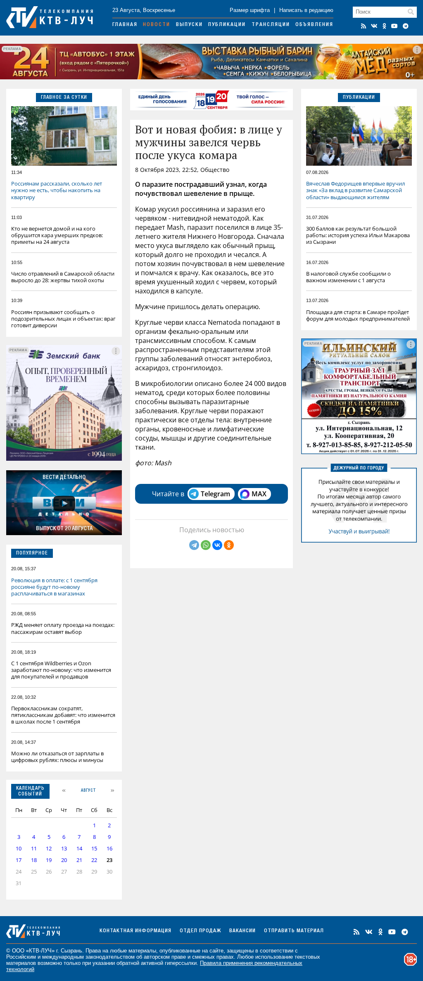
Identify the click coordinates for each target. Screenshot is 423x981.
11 (34, 848)
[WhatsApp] (206, 545)
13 (64, 848)
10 (18, 848)
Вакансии (242, 931)
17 (18, 860)
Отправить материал (294, 931)
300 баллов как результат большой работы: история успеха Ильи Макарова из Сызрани (358, 235)
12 (49, 848)
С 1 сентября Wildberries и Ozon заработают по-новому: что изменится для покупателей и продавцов (61, 670)
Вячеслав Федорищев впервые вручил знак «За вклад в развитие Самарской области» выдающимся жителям (355, 190)
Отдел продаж (200, 931)
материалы (142, 951)
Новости (156, 25)
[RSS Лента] (363, 26)
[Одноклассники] (229, 545)
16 (109, 848)
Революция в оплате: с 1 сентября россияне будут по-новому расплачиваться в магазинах (54, 586)
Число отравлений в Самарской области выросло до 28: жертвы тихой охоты (62, 277)
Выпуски (189, 25)
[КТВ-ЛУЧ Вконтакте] (374, 26)
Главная (125, 25)
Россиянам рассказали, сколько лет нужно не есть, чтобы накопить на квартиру (56, 190)
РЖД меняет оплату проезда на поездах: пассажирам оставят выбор (62, 628)
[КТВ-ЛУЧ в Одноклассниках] (384, 26)
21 (79, 860)
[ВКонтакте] (217, 545)
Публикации (227, 25)
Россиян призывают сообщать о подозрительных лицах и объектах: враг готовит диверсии (63, 318)
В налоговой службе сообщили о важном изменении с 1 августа (348, 277)
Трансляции (271, 25)
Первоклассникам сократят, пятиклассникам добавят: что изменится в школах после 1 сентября (63, 715)
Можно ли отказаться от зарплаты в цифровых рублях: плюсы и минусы (57, 757)
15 (94, 848)
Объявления (314, 25)
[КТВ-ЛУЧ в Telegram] (406, 26)
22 (94, 860)
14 (79, 848)
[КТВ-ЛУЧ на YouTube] (394, 26)
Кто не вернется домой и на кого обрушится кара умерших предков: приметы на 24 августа (57, 235)
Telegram (215, 493)
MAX (259, 493)
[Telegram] (194, 545)
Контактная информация (135, 931)
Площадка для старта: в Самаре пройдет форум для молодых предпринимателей (358, 315)
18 (34, 860)
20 (64, 860)
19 (49, 860)
